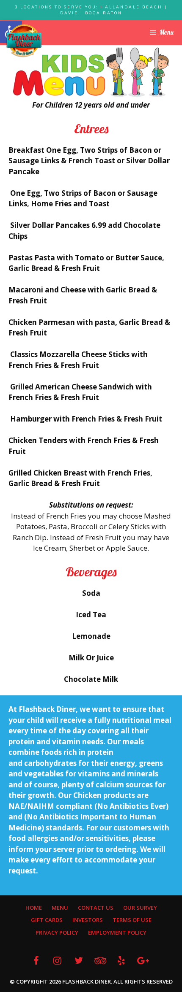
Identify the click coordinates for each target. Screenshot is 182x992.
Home (33, 907)
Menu (60, 907)
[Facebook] (36, 960)
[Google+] (143, 960)
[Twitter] (79, 960)
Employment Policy (117, 932)
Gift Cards (47, 920)
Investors (87, 920)
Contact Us (95, 907)
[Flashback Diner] (24, 40)
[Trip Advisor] (100, 960)
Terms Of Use (132, 920)
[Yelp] (121, 960)
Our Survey (140, 907)
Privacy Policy (57, 932)
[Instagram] (57, 960)
